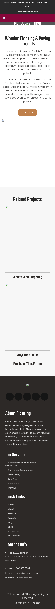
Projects (12, 517)
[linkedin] (44, 397)
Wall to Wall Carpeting (27, 277)
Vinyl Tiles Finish (27, 355)
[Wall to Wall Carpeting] (27, 271)
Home (11, 504)
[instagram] (27, 397)
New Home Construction (20, 470)
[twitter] (18, 397)
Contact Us (14, 531)
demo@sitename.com (26, 573)
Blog (10, 522)
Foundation (13, 483)
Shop (10, 526)
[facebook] (10, 397)
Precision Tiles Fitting (27, 364)
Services (12, 513)
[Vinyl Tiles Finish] (27, 349)
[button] (27, 112)
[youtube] (36, 397)
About (11, 509)
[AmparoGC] (13, 18)
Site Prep (12, 478)
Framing (12, 487)
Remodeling (14, 474)
